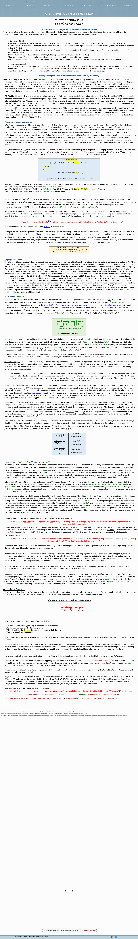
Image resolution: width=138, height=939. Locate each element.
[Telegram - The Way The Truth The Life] (116, 937)
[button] (10, 6)
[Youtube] (112, 937)
